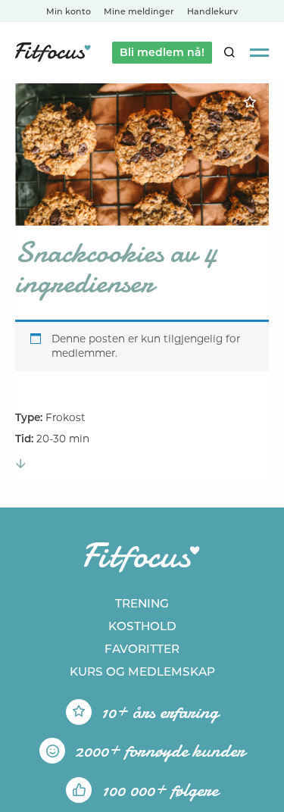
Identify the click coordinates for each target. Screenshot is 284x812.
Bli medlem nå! (162, 52)
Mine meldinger (139, 11)
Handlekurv (212, 11)
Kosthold (142, 626)
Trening (142, 603)
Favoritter (142, 649)
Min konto (68, 11)
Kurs (142, 671)
